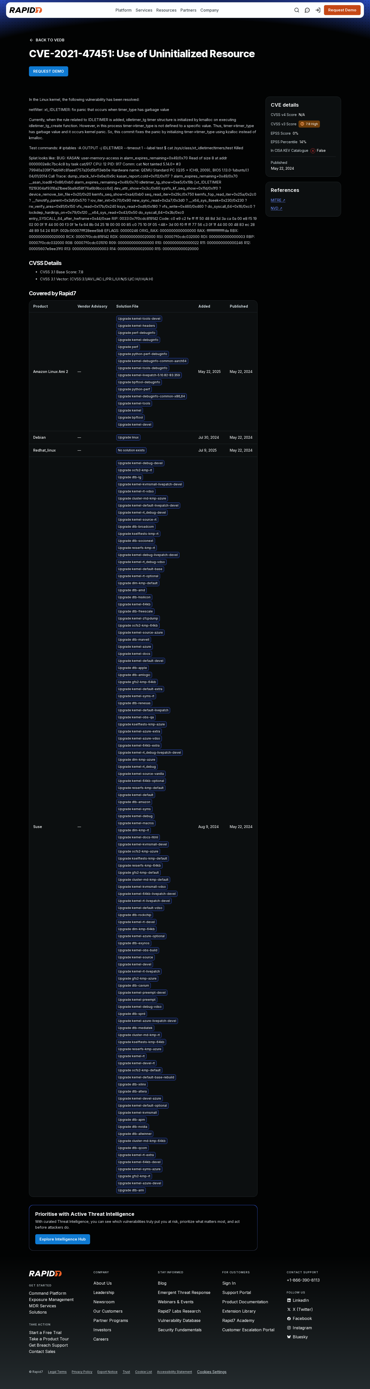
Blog (162, 1283)
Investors (102, 1329)
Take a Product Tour (49, 1338)
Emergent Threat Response (184, 1292)
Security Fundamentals (180, 1329)
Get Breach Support (48, 1345)
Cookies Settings (212, 1372)
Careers (100, 1339)
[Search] (296, 10)
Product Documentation (245, 1301)
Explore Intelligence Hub (63, 1239)
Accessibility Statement (174, 1372)
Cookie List (143, 1372)
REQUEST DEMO (48, 71)
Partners (188, 10)
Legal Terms (57, 1372)
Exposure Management (51, 1299)
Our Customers (108, 1311)
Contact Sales (42, 1351)
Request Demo (342, 10)
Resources (166, 10)
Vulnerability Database (179, 1320)
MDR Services (42, 1305)
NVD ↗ (276, 208)
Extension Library (239, 1311)
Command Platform (47, 1293)
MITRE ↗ (278, 200)
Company (209, 10)
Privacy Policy (82, 1372)
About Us (102, 1283)
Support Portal (236, 1292)
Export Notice (107, 1372)
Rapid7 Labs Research (179, 1311)
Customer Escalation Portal (248, 1329)
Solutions (38, 1312)
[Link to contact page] (307, 10)
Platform (124, 10)
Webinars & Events (176, 1301)
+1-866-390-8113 (303, 1280)
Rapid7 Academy (238, 1320)
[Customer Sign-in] (317, 10)
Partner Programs (110, 1320)
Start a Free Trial (45, 1332)
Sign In (229, 1283)
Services (144, 10)
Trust (126, 1372)
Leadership (103, 1292)
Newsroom (104, 1301)
